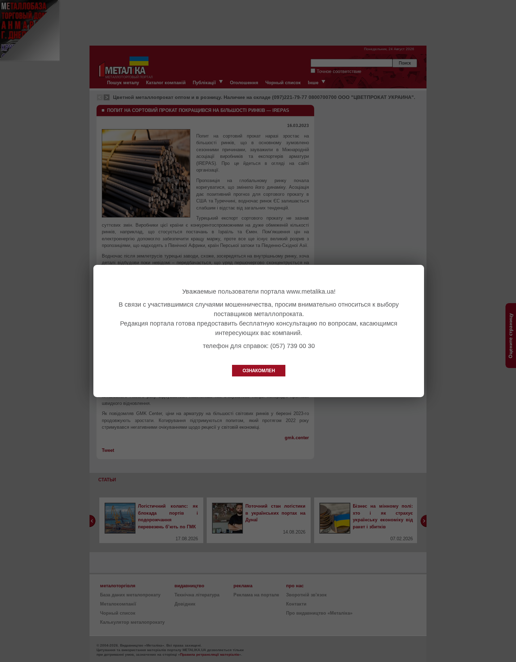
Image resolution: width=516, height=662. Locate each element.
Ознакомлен (259, 370)
